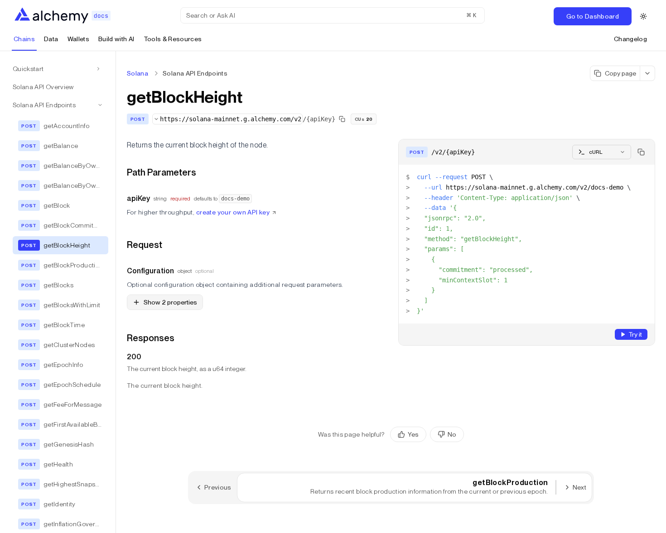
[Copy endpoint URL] (342, 119)
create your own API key (233, 212)
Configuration (150, 270)
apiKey (138, 198)
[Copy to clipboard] (641, 152)
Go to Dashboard (592, 16)
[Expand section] (98, 68)
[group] (427, 434)
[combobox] (227, 119)
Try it (635, 334)
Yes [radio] (413, 434)
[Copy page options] (647, 73)
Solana (137, 73)
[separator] (116, 292)
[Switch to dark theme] (643, 16)
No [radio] (452, 434)
